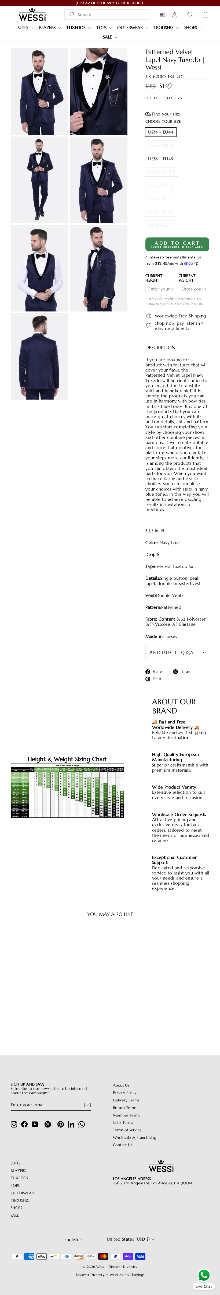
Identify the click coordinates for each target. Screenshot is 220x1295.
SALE (108, 37)
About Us (121, 1085)
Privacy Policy (125, 1092)
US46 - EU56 (160, 211)
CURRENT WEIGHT (187, 278)
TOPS (102, 27)
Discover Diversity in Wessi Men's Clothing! (110, 1275)
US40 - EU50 (161, 171)
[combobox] (106, 14)
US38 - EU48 (160, 158)
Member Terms (126, 1115)
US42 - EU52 (160, 185)
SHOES (191, 27)
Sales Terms (123, 1122)
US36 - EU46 (160, 145)
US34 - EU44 (160, 132)
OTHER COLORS (164, 98)
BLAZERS (48, 27)
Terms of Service (127, 1130)
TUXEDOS (76, 27)
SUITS (24, 27)
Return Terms (125, 1107)
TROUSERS (164, 27)
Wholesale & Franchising (134, 1137)
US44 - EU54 (160, 198)
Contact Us (122, 1145)
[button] (164, 15)
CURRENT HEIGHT (153, 278)
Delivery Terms (126, 1100)
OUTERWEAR (130, 27)
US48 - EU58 (160, 225)
